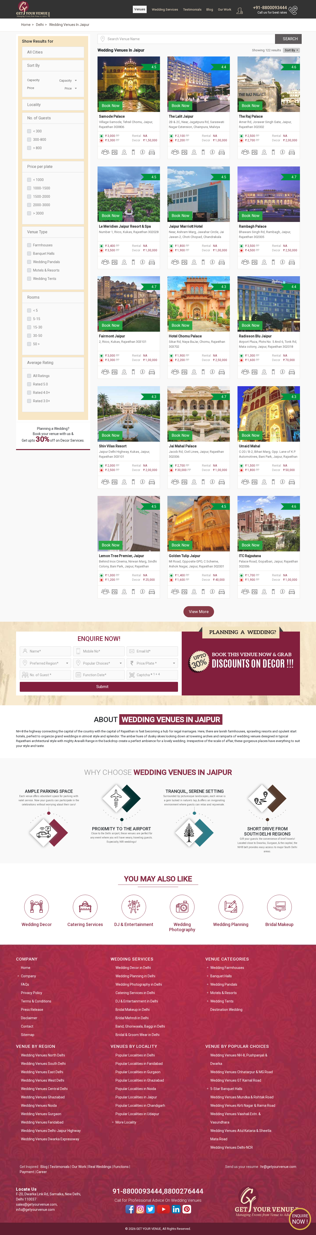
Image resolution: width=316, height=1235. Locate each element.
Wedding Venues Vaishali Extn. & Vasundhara (235, 1118)
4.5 (153, 67)
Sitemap (27, 1035)
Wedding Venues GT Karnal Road (235, 1080)
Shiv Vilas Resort (112, 446)
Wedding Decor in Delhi (133, 968)
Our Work (224, 9)
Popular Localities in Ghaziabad (140, 1080)
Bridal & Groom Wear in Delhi (137, 1035)
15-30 (37, 327)
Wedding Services (165, 9)
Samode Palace (112, 116)
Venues (139, 9)
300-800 (39, 140)
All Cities (35, 52)
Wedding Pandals (46, 262)
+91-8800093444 (270, 7)
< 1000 (38, 180)
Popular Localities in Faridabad (139, 1064)
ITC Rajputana (250, 556)
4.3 (223, 287)
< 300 (37, 131)
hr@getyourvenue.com (278, 1167)
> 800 (37, 148)
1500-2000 (41, 197)
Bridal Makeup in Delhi (133, 1010)
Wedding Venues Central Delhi (44, 1089)
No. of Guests (39, 118)
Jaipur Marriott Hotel (186, 226)
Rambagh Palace (252, 226)
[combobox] (65, 80)
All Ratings (41, 376)
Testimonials (192, 9)
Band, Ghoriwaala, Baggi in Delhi (140, 1026)
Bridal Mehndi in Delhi (132, 1018)
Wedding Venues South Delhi (43, 1064)
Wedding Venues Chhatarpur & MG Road (241, 1072)
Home (25, 968)
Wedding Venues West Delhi (42, 1080)
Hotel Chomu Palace (185, 336)
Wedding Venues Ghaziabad (43, 1097)
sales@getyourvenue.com (36, 1204)
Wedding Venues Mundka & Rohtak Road (242, 1097)
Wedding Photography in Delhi (139, 984)
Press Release (32, 1010)
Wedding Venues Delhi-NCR (231, 1147)
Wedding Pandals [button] (223, 984)
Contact (27, 1026)
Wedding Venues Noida (39, 1106)
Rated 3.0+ (41, 401)
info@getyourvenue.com (35, 1210)
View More (199, 611)
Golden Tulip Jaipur (184, 556)
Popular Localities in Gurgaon (138, 1072)
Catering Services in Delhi (135, 993)
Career (41, 1172)
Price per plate (40, 166)
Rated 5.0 (40, 384)
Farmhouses (43, 245)
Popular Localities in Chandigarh (140, 1106)
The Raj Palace (251, 116)
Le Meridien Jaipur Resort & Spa (125, 226)
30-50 (37, 336)
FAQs (25, 984)
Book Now (110, 105)
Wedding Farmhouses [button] (227, 968)
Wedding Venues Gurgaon (41, 1114)
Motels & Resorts (46, 270)
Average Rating (40, 362)
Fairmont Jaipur (112, 336)
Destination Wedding (226, 1010)
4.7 (293, 177)
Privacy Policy (31, 993)
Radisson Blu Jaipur (255, 336)
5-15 (36, 319)
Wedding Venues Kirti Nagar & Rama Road (242, 1106)
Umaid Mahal (249, 446)
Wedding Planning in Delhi (135, 976)
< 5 (35, 310)
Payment (27, 1172)
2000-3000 (41, 205)
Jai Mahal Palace (183, 446)
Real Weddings (99, 1167)
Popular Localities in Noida (136, 1089)
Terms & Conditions (36, 1001)
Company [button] (28, 976)
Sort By (33, 65)
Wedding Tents (44, 279)
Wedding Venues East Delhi (42, 1072)
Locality (34, 104)
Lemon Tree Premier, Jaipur (121, 556)
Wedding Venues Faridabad (42, 1122)
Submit (102, 686)
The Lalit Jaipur (181, 116)
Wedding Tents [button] (222, 1001)
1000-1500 (41, 188)
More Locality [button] (126, 1122)
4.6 (293, 67)
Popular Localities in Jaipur (136, 1097)
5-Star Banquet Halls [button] (226, 1089)
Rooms (33, 297)
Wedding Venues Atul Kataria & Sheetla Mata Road (240, 1135)
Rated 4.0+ (41, 393)
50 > (36, 344)
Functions (121, 1167)
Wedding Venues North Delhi (43, 1055)
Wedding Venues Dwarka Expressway (50, 1139)
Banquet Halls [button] (221, 976)
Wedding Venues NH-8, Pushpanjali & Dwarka (238, 1059)
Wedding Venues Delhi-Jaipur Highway (51, 1131)
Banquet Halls (44, 253)
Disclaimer (29, 1018)
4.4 (223, 67)
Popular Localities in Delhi (135, 1055)
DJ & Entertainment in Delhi (137, 1001)
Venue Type (37, 232)
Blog (209, 9)
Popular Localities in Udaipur (137, 1114)
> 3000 (38, 213)
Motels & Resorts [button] (223, 993)
